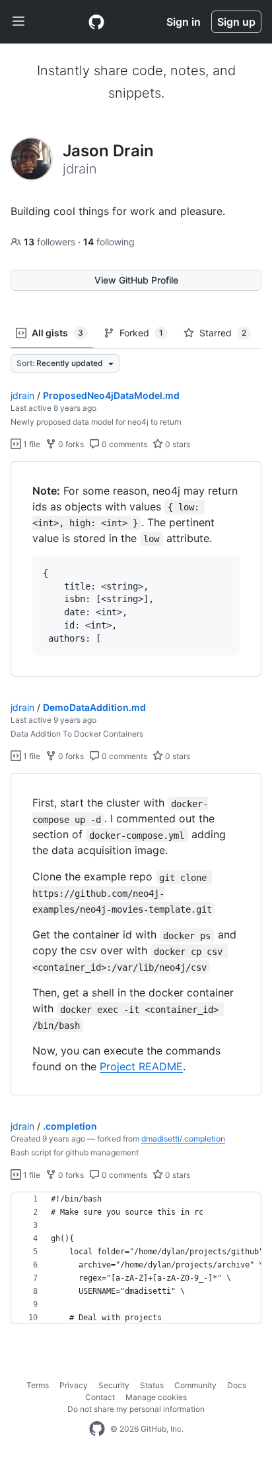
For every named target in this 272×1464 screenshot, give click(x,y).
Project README (141, 1066)
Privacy (73, 1385)
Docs (236, 1385)
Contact (100, 1397)
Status (152, 1385)
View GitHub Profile (136, 280)
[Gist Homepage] (96, 22)
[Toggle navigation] (18, 21)
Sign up (236, 21)
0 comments (123, 444)
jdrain (22, 395)
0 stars (176, 444)
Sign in (183, 21)
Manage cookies (156, 1397)
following (109, 241)
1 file (30, 444)
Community (195, 1385)
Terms (37, 1385)
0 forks (70, 444)
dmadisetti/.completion (183, 1139)
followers (51, 241)
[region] (136, 569)
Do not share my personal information (136, 1409)
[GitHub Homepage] (97, 1429)
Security (113, 1385)
